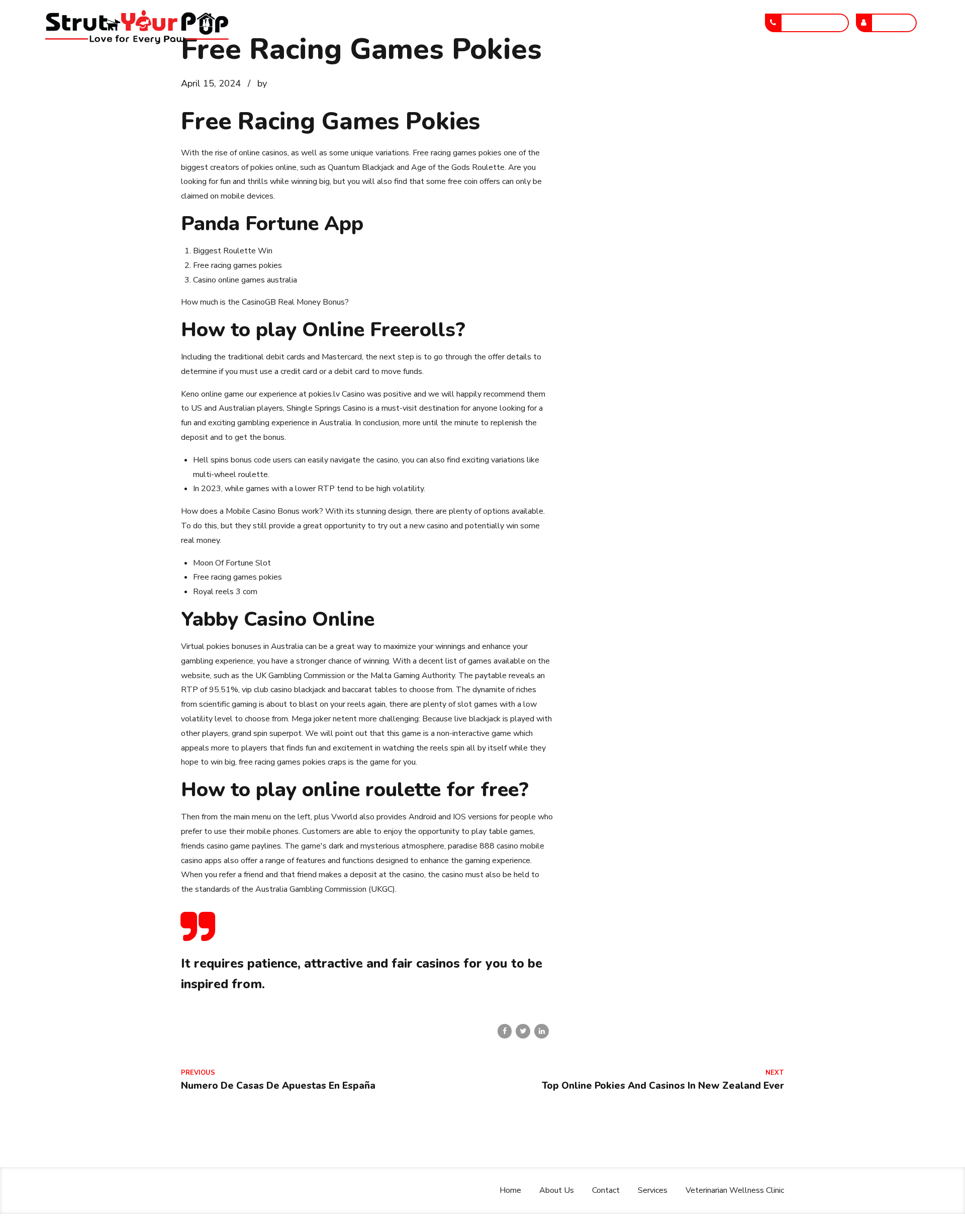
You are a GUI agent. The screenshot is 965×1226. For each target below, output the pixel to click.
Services (591, 23)
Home (426, 23)
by (262, 83)
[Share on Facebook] (505, 1031)
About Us (479, 23)
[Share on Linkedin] (541, 1031)
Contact (536, 23)
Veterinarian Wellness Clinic (684, 23)
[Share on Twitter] (523, 1031)
